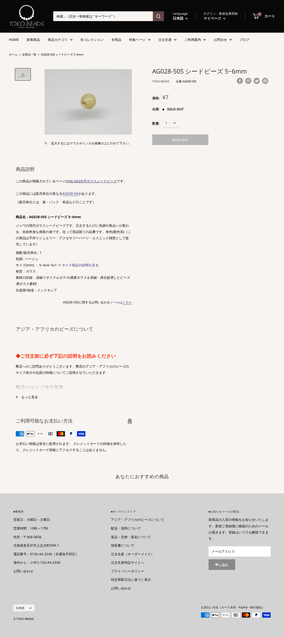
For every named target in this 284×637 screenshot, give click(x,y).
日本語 (20, 608)
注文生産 (165, 39)
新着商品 (33, 39)
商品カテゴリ (58, 39)
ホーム (13, 54)
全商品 (116, 39)
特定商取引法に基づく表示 (131, 579)
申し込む (222, 564)
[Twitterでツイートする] (257, 80)
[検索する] (158, 16)
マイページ (212, 18)
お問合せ (220, 39)
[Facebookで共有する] (240, 80)
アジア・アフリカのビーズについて (137, 519)
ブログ (245, 39)
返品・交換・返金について (131, 537)
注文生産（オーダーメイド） (132, 554)
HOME (14, 39)
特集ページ (137, 39)
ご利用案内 (192, 39)
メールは (121, 302)
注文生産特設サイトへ (127, 562)
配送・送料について (126, 528)
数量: (156, 123)
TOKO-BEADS (161, 81)
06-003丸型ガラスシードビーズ (93, 181)
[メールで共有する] (265, 80)
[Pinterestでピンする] (248, 80)
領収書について (122, 545)
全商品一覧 (29, 54)
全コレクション (92, 39)
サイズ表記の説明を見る (80, 265)
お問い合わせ (23, 571)
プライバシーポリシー (127, 571)
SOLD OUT (180, 139)
